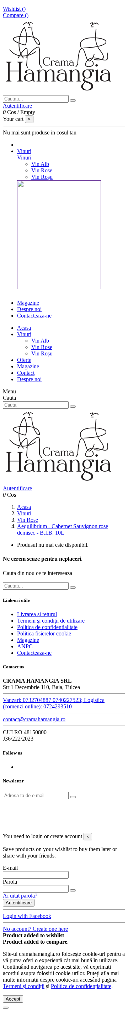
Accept (13, 999)
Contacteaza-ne (34, 653)
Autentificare (19, 902)
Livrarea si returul (37, 614)
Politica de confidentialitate (47, 627)
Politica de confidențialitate (81, 986)
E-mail (10, 868)
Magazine (28, 366)
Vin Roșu (42, 177)
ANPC (25, 646)
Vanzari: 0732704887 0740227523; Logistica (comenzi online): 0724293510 (54, 703)
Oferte (24, 360)
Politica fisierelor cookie (44, 633)
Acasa (24, 328)
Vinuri (24, 157)
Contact (25, 373)
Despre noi (29, 379)
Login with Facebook (27, 916)
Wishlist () (14, 9)
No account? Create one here (35, 929)
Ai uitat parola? (20, 896)
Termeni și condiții (23, 986)
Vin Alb (40, 164)
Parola (10, 882)
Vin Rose (41, 170)
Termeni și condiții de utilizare (51, 621)
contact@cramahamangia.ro (34, 719)
